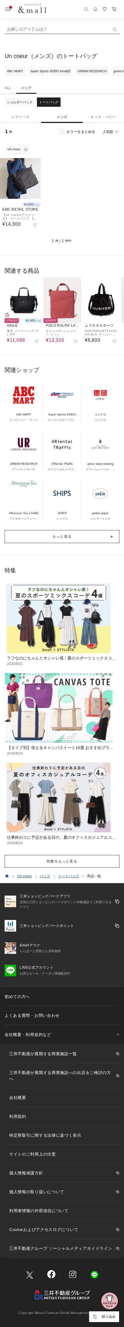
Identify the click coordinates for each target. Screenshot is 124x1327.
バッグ (26, 88)
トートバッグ (48, 102)
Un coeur (24, 876)
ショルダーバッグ (19, 102)
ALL (8, 88)
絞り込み (109, 1317)
